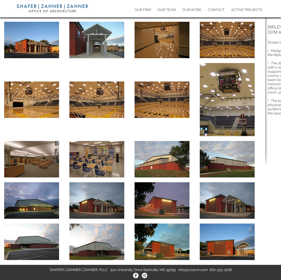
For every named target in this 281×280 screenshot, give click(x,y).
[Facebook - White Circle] (136, 275)
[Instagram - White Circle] (144, 275)
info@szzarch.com (193, 270)
